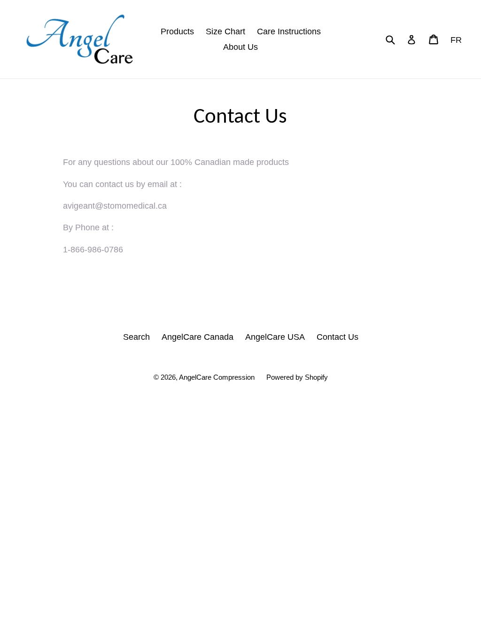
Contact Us (337, 337)
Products (177, 31)
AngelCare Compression (217, 377)
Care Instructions (289, 31)
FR (456, 40)
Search (136, 337)
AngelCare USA (275, 337)
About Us (240, 47)
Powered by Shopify (297, 377)
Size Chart (225, 31)
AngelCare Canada (197, 337)
